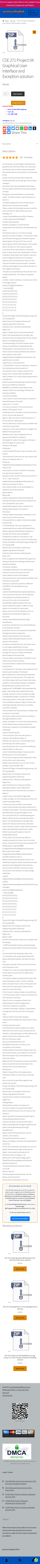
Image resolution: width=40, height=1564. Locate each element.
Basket (31, 1558)
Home (7, 21)
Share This (19, 132)
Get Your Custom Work (20, 1219)
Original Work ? (18, 103)
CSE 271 (12, 21)
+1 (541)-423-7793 (22, 1390)
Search (20, 1560)
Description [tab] (6, 144)
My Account (6, 1560)
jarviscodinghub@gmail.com (19, 1387)
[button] (34, 32)
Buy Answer (18, 94)
